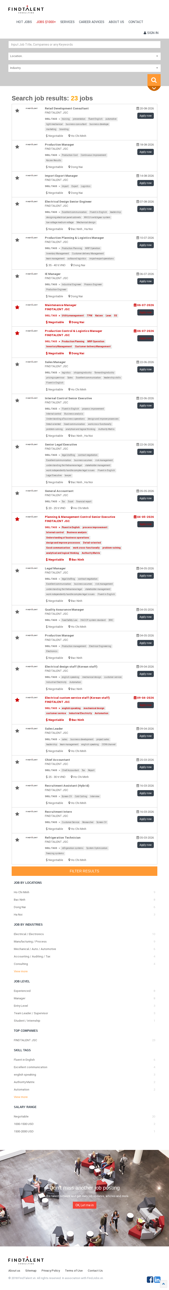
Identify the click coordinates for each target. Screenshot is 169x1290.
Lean (108, 315)
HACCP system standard (93, 620)
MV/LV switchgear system (97, 217)
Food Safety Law (69, 620)
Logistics (85, 186)
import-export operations (101, 258)
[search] (154, 80)
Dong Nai (77, 167)
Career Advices (91, 22)
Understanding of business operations (65, 419)
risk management (104, 460)
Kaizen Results (53, 160)
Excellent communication (74, 212)
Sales (70, 377)
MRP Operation (92, 248)
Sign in (152, 33)
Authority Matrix (106, 429)
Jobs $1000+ (46, 22)
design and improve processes (103, 419)
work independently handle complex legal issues (70, 470)
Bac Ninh (76, 229)
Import (65, 186)
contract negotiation (87, 455)
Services (67, 22)
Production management (74, 646)
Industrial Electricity (56, 682)
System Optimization (96, 848)
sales (64, 739)
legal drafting (68, 455)
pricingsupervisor (55, 377)
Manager (19, 998)
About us (116, 22)
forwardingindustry (104, 372)
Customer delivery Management (88, 253)
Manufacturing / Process (30, 941)
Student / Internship (27, 1020)
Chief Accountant (70, 770)
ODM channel (109, 744)
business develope (99, 124)
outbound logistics (77, 258)
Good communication (74, 424)
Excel (70, 501)
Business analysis (73, 414)
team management (55, 258)
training (66, 119)
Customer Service (70, 822)
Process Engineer (93, 284)
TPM (89, 315)
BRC (111, 620)
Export (75, 186)
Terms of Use (74, 1270)
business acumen (83, 460)
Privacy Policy (51, 1270)
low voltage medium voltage (59, 222)
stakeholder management (97, 465)
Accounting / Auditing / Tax (32, 956)
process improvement (93, 409)
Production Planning (72, 248)
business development (81, 739)
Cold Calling (81, 796)
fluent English (95, 119)
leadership (115, 212)
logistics (66, 372)
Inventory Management (57, 253)
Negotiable (21, 1116)
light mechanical (54, 124)
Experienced (22, 990)
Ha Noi (88, 229)
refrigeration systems (72, 848)
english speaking (70, 677)
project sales (102, 739)
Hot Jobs (24, 22)
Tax (63, 501)
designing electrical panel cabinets (63, 217)
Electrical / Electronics (29, 934)
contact (136, 22)
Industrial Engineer (71, 284)
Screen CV (67, 796)
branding (64, 129)
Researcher (88, 822)
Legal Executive (54, 475)
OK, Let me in (84, 1205)
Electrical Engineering (100, 646)
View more (21, 971)
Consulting (21, 964)
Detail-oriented (53, 424)
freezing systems (55, 853)
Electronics (51, 651)
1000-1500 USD (24, 1124)
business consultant (76, 124)
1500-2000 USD (24, 1131)
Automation (75, 682)
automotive (111, 119)
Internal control (53, 414)
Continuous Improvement (93, 155)
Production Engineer (56, 289)
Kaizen (99, 315)
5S (115, 315)
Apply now (146, 115)
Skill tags (51, 119)
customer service (112, 677)
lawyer (68, 475)
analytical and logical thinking (80, 429)
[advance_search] (155, 88)
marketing (51, 129)
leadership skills (112, 377)
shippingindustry (83, 372)
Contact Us (95, 1270)
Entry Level (21, 1005)
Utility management (73, 315)
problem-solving (54, 429)
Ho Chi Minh (78, 135)
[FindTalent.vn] (26, 10)
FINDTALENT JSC (25, 1040)
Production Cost (70, 155)
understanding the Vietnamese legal (64, 465)
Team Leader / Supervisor (31, 1013)
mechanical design (91, 677)
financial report (83, 501)
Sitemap (31, 1270)
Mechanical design (86, 222)
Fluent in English (98, 212)
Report (91, 770)
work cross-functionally (99, 424)
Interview (94, 796)
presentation (79, 119)
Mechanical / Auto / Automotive (35, 949)
